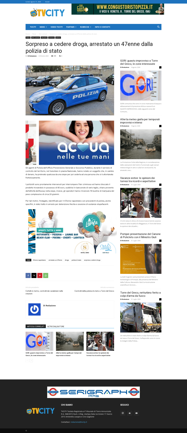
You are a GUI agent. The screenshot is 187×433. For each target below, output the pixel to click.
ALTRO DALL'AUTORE (55, 326)
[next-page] (31, 360)
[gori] (83, 143)
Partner (70, 27)
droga (67, 260)
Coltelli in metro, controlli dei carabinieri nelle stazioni (44, 292)
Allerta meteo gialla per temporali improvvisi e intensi (140, 121)
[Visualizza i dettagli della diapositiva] (72, 231)
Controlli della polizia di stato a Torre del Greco (94, 291)
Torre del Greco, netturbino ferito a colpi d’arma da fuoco (140, 294)
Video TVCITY (57, 27)
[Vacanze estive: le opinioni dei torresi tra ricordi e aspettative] (100, 341)
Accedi (47, 2)
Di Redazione (32, 56)
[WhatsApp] (45, 275)
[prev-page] (27, 360)
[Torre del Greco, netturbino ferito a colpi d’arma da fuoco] (140, 317)
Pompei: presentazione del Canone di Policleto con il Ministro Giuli (140, 235)
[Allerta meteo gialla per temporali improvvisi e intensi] (70, 341)
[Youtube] (136, 413)
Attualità (44, 37)
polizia (58, 37)
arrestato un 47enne (55, 260)
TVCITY (33, 27)
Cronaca (51, 37)
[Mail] (129, 413)
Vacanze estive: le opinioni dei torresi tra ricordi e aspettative (138, 179)
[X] (34, 275)
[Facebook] (28, 275)
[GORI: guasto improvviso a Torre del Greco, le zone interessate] (39, 341)
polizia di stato (76, 260)
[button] (158, 27)
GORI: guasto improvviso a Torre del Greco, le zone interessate (139, 62)
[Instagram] (122, 413)
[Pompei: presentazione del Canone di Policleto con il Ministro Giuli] (140, 259)
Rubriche (84, 27)
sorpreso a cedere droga (92, 260)
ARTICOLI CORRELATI (35, 326)
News (42, 27)
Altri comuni (43, 34)
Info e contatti (102, 27)
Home (28, 34)
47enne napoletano (39, 260)
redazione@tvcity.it (79, 422)
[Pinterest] (39, 275)
